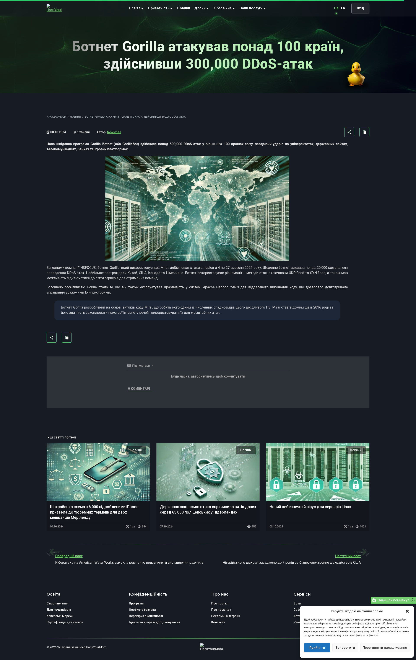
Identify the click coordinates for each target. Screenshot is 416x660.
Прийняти (317, 648)
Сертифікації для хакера (65, 622)
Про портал (219, 603)
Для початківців (59, 609)
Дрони (200, 8)
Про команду (221, 609)
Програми (136, 603)
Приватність (159, 8)
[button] (407, 611)
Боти (297, 603)
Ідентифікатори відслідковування (154, 622)
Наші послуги (252, 8)
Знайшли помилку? (393, 600)
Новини (183, 8)
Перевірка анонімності (146, 616)
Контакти (218, 622)
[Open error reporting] (374, 600)
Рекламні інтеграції (225, 616)
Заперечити (345, 648)
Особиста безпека (142, 609)
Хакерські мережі (60, 616)
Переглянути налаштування (385, 648)
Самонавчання (57, 603)
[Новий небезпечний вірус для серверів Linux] (317, 472)
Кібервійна (223, 8)
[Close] (412, 600)
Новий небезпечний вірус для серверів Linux (310, 506)
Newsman (114, 132)
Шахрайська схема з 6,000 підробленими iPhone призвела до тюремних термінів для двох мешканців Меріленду (94, 512)
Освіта (135, 8)
